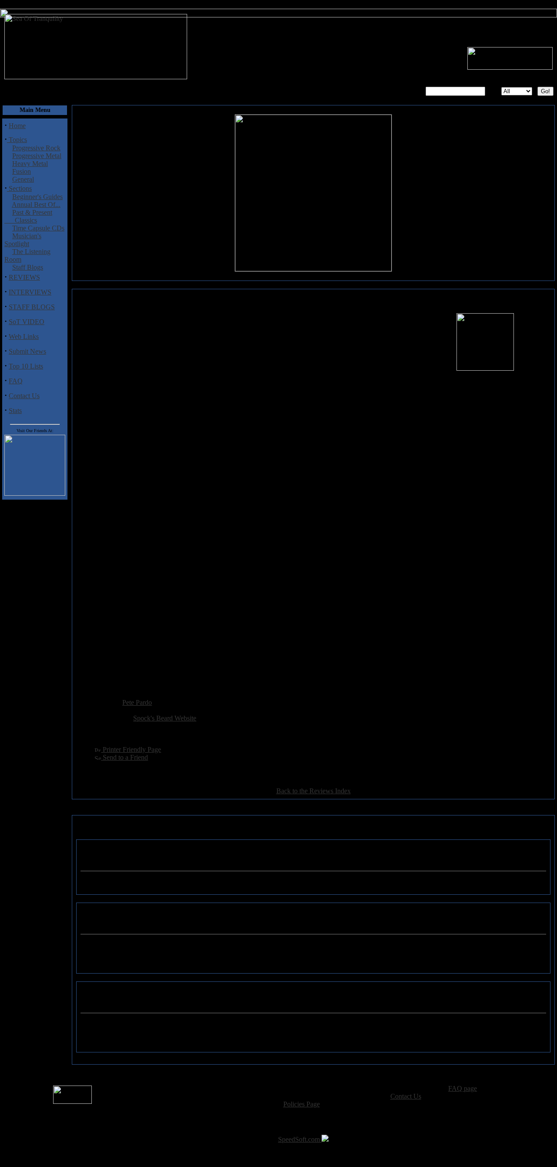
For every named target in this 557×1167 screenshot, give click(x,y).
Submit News (27, 351)
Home (17, 125)
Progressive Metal (36, 155)
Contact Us (24, 395)
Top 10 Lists (26, 366)
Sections (19, 188)
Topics (17, 139)
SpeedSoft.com (300, 1139)
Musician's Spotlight (22, 239)
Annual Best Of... (36, 204)
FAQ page (462, 1088)
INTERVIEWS (30, 292)
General (23, 179)
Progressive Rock (36, 148)
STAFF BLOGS (32, 307)
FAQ (16, 381)
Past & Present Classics (28, 216)
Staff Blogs (27, 267)
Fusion (21, 171)
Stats (15, 410)
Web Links (24, 336)
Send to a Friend (124, 757)
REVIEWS (24, 277)
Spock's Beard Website (164, 718)
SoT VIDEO (26, 321)
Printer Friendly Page (131, 749)
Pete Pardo (137, 702)
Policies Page (301, 1104)
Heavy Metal (30, 163)
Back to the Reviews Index (313, 791)
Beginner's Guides (37, 196)
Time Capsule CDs (38, 228)
